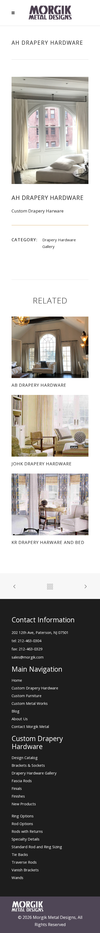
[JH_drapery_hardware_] (50, 129)
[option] (50, 130)
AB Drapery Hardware (39, 385)
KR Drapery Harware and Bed (48, 542)
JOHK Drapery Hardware (42, 464)
